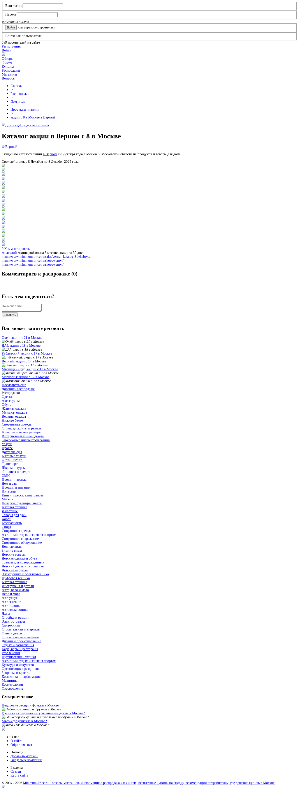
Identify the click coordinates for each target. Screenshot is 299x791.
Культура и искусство (18, 665)
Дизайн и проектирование (21, 641)
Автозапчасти (12, 602)
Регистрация (11, 46)
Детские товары (14, 554)
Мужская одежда (14, 412)
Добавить (10, 314)
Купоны (8, 66)
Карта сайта (19, 775)
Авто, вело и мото (15, 590)
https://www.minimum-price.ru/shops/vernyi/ (32, 260)
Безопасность (12, 523)
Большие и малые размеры (21, 432)
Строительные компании (20, 637)
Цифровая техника (16, 578)
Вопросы (8, 78)
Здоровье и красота (16, 672)
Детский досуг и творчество (23, 566)
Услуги (7, 444)
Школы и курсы (14, 468)
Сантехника (11, 625)
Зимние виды (12, 550)
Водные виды (12, 546)
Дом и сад (12, 125)
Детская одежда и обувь (19, 558)
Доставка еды (12, 452)
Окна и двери (12, 633)
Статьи (16, 771)
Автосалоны (11, 605)
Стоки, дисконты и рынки (21, 428)
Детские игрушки (15, 570)
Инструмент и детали (18, 586)
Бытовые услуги (14, 456)
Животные (10, 511)
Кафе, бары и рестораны (20, 649)
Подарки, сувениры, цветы (22, 503)
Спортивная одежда (17, 424)
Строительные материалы (21, 629)
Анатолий (9, 252)
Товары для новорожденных (23, 562)
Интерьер (9, 491)
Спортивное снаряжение (20, 538)
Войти (6, 50)
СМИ (6, 475)
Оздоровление (12, 688)
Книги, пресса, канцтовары (22, 495)
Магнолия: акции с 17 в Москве (25, 377)
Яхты (6, 613)
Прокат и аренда (14, 479)
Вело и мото (11, 594)
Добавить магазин (24, 756)
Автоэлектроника (15, 609)
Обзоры (7, 58)
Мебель (7, 499)
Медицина (10, 680)
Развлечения (11, 653)
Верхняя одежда (14, 416)
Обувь (6, 404)
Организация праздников (21, 669)
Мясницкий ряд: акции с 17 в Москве (30, 369)
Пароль (10, 14)
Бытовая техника (14, 507)
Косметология (12, 684)
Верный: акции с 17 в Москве (24, 361)
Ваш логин (13, 5)
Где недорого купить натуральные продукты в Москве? (43, 713)
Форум (7, 62)
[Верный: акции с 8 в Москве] (3, 166)
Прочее (7, 448)
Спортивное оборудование (22, 542)
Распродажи (11, 70)
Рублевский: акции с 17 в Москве (27, 353)
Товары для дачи (14, 515)
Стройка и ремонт (15, 617)
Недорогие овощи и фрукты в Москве (30, 705)
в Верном (50, 154)
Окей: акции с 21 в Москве (22, 337)
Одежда (7, 397)
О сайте (16, 741)
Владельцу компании (26, 760)
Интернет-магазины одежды (23, 436)
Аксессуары (11, 401)
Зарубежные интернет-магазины (26, 440)
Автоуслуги (10, 598)
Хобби (6, 519)
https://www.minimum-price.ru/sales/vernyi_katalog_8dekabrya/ (46, 256)
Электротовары (13, 621)
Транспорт (10, 464)
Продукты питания (34, 125)
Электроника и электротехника (25, 574)
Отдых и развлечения (18, 645)
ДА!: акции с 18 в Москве (21, 345)
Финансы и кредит (16, 471)
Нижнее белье (12, 420)
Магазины (9, 74)
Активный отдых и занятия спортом (29, 535)
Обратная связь (22, 745)
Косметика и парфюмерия (21, 676)
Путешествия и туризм (19, 657)
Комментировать (17, 249)
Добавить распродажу (18, 389)
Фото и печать (12, 460)
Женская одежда (14, 408)
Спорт (6, 527)
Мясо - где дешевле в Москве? (24, 721)
